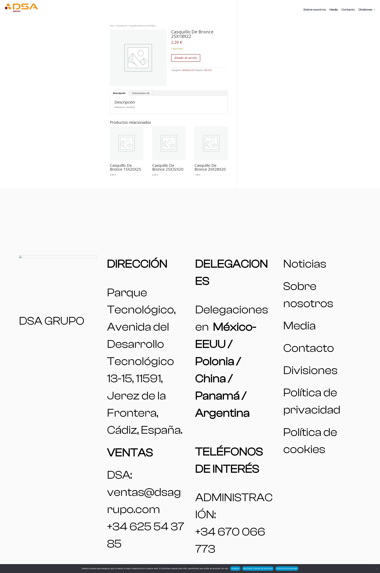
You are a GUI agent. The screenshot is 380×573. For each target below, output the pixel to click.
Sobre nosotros (314, 10)
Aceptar (235, 568)
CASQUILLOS (121, 25)
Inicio (112, 25)
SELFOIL (208, 70)
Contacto (348, 10)
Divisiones (365, 10)
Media (334, 10)
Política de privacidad (287, 568)
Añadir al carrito (185, 58)
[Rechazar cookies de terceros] (376, 568)
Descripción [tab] (119, 93)
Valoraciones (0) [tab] (140, 93)
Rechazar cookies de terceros (258, 568)
